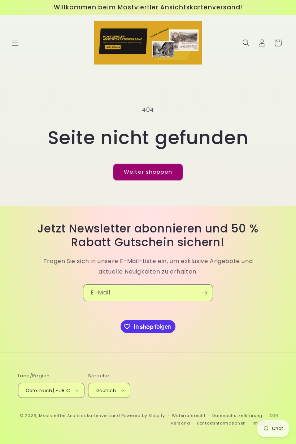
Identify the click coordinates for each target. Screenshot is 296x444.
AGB (273, 415)
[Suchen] (246, 43)
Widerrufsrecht (189, 415)
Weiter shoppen (148, 172)
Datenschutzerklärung (237, 415)
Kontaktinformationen (221, 423)
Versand (180, 423)
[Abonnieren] (205, 292)
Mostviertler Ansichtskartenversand (79, 415)
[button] (15, 43)
